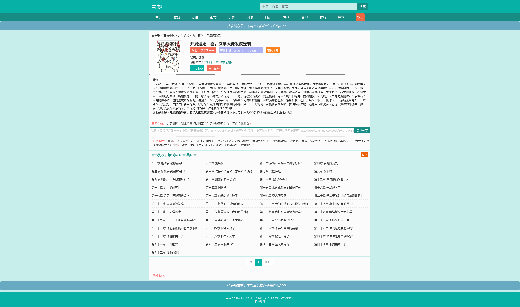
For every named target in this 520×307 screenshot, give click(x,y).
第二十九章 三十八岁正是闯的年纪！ (175, 220)
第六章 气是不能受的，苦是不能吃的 (229, 171)
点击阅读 (214, 69)
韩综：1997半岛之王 (338, 141)
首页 (158, 17)
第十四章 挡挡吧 (216, 187)
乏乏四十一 (207, 50)
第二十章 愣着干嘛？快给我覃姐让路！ (338, 195)
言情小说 (169, 35)
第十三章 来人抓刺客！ (166, 187)
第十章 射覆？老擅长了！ (222, 179)
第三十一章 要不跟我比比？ (277, 220)
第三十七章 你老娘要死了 (168, 236)
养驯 (170, 141)
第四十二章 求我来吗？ (220, 244)
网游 (250, 17)
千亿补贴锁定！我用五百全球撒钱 (228, 123)
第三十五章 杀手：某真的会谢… (280, 228)
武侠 (195, 17)
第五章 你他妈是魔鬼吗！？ (169, 171)
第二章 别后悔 (215, 163)
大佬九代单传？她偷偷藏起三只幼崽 (275, 141)
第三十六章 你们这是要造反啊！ (334, 228)
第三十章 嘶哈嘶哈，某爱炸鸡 (225, 220)
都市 (213, 17)
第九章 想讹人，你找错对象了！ (172, 179)
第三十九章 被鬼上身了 (274, 236)
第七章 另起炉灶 (270, 171)
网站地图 (260, 301)
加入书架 (197, 69)
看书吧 (159, 6)
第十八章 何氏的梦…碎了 (222, 195)
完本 (341, 17)
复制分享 (362, 130)
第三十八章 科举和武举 (220, 236)
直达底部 (272, 50)
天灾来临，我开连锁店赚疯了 (195, 141)
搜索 (362, 6)
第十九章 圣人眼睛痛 (273, 195)
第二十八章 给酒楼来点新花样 (333, 212)
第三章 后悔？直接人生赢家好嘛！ (281, 163)
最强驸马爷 (247, 145)
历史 (231, 17)
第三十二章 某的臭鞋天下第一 (333, 220)
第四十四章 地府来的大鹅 (330, 244)
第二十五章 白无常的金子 (168, 212)
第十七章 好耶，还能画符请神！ (172, 195)
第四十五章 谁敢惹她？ (219, 62)
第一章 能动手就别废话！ (168, 163)
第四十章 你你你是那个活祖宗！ (334, 236)
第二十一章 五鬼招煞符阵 (168, 204)
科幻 (268, 17)
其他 (304, 17)
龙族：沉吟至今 (312, 141)
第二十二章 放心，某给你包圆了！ (227, 204)
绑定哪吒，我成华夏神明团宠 (185, 123)
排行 (323, 17)
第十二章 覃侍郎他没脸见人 (331, 179)
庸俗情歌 (231, 145)
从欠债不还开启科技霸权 (233, 141)
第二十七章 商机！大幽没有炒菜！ (281, 212)
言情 (286, 17)
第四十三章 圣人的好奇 (274, 244)
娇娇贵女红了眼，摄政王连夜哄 (202, 145)
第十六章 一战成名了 (327, 187)
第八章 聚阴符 (323, 171)
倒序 (364, 154)
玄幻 (176, 17)
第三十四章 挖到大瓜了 (220, 228)
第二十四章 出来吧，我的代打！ (334, 204)
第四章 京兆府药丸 (326, 163)
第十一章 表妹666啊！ (274, 179)
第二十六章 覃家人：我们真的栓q (227, 212)
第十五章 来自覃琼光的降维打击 (280, 187)
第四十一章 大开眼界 (165, 244)
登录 (360, 17)
